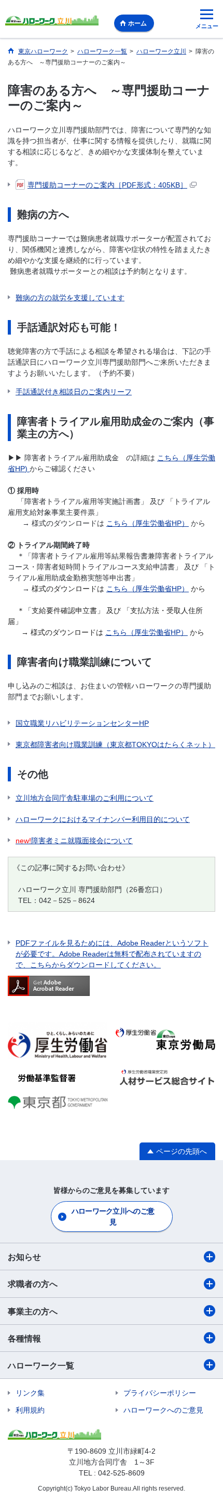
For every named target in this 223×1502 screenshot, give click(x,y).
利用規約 (30, 1410)
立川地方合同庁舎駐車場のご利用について (85, 798)
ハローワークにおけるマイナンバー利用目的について (103, 819)
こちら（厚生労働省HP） (147, 523)
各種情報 (24, 1338)
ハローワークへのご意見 (163, 1410)
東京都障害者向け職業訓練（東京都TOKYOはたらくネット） (115, 744)
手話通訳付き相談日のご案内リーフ (74, 392)
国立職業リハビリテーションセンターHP (82, 723)
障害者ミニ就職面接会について (74, 840)
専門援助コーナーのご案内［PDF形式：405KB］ (107, 185)
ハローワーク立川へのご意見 (113, 1216)
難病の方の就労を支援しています (70, 298)
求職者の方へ (33, 1284)
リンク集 (30, 1393)
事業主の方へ (33, 1311)
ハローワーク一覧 (41, 1365)
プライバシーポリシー (159, 1393)
